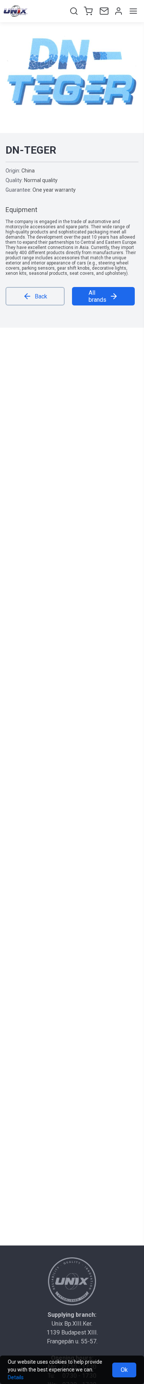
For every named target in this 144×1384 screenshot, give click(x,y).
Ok (124, 1369)
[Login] (118, 11)
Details (16, 1377)
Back (41, 296)
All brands (97, 296)
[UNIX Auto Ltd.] (72, 1281)
